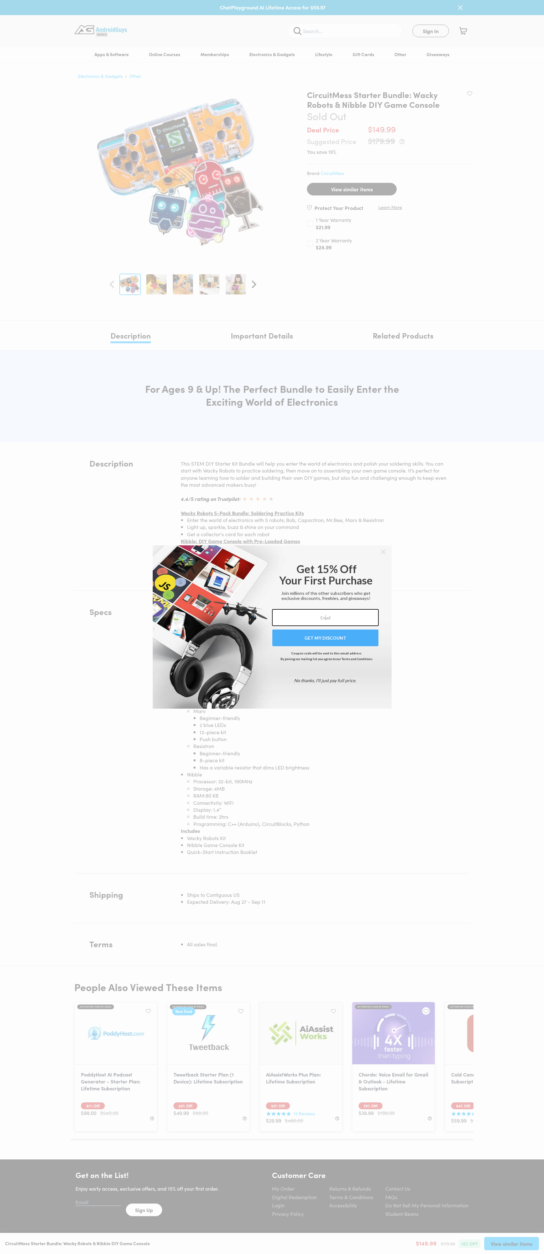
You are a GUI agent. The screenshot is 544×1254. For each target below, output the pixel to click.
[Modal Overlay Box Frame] (272, 627)
